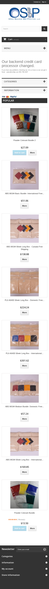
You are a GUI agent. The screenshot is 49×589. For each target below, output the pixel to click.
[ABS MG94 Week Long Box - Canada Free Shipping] (24, 229)
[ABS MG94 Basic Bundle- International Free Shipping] (24, 175)
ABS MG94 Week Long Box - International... (24, 460)
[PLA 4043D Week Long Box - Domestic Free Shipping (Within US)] (24, 282)
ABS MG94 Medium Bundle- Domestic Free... (24, 406)
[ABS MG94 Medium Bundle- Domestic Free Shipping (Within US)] (24, 388)
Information (11, 90)
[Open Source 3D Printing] (24, 13)
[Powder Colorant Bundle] (24, 495)
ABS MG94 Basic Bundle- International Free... (24, 193)
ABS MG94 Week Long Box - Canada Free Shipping (24, 248)
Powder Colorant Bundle (24, 513)
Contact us (37, 2)
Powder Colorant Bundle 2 (24, 140)
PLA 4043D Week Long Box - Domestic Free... (24, 300)
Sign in (44, 2)
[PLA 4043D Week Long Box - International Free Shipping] (24, 335)
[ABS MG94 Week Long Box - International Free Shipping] (24, 442)
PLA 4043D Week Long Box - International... (24, 353)
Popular (8, 100)
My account (7, 568)
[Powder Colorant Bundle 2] (24, 122)
